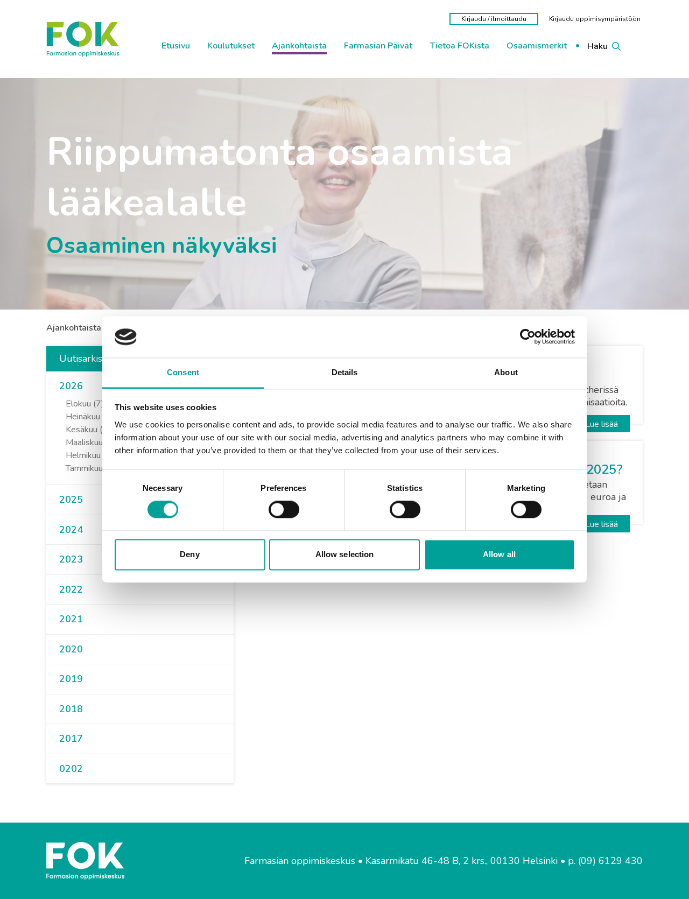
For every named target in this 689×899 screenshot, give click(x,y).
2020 (71, 649)
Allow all (499, 554)
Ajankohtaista (73, 328)
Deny (189, 554)
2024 (71, 529)
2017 (71, 738)
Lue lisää (601, 424)
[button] (87, 386)
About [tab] (506, 372)
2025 (71, 499)
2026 (71, 386)
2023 (71, 559)
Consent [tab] (183, 372)
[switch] (284, 509)
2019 (71, 678)
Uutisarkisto (85, 358)
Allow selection (344, 554)
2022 (71, 589)
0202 (71, 768)
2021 (71, 619)
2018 (71, 709)
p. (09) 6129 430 (605, 861)
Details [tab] (345, 372)
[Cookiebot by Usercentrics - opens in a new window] (528, 337)
